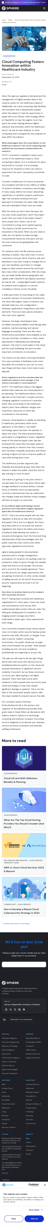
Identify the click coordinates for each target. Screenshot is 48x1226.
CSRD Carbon (31, 1050)
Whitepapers (31, 1146)
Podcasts (29, 1150)
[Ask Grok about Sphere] (10, 1009)
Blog (27, 1138)
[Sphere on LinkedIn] (4, 1019)
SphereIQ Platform (33, 1038)
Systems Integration (9, 1073)
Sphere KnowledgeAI (10, 1069)
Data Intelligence (8, 1050)
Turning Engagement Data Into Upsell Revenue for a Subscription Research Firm (12, 1166)
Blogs (10, 20)
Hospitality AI (31, 1096)
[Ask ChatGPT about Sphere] (6, 1009)
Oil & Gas (29, 1119)
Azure (4, 1092)
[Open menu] (44, 8)
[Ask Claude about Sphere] (24, 1009)
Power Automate (8, 1104)
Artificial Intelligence (9, 1038)
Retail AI (29, 1100)
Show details (34, 1210)
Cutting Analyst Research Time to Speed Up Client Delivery (11, 1157)
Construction (31, 1123)
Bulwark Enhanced (33, 1054)
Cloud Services (9, 56)
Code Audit (6, 1054)
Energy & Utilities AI (33, 1104)
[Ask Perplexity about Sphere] (15, 1009)
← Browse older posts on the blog (15, 924)
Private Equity (31, 1108)
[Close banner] (45, 1185)
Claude (4, 1123)
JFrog (4, 1112)
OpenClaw (6, 1119)
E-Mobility (30, 1112)
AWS (3, 1084)
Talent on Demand (9, 1062)
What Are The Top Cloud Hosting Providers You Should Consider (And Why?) (24, 823)
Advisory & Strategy (9, 1046)
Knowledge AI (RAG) (33, 1042)
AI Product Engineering (10, 1042)
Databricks (6, 1096)
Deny (14, 1219)
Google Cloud (7, 1088)
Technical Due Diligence (11, 1058)
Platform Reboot (8, 1066)
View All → (6, 1173)
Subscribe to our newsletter (21, 1019)
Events (28, 1154)
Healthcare (30, 1088)
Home (4, 20)
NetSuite (5, 1116)
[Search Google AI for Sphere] (19, 1009)
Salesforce (6, 1108)
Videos (28, 1142)
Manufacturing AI (32, 1092)
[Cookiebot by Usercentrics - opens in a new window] (34, 1185)
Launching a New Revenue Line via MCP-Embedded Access (12, 1148)
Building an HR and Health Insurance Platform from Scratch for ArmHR (11, 1140)
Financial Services (32, 1084)
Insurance (29, 1116)
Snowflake (6, 1100)
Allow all (34, 1219)
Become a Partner (9, 1127)
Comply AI (30, 1046)
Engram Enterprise (33, 1058)
